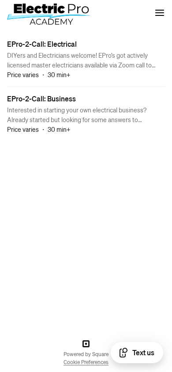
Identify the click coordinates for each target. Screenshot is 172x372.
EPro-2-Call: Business (41, 98)
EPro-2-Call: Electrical (42, 43)
